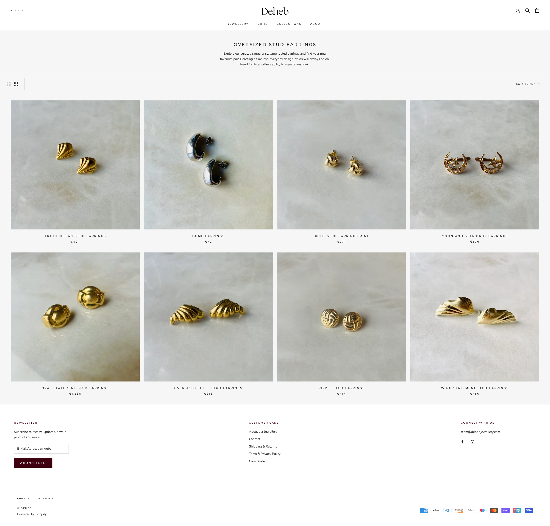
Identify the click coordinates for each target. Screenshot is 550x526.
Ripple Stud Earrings (342, 388)
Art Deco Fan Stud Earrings (75, 236)
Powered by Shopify (32, 514)
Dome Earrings (208, 236)
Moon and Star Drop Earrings (475, 236)
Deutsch (43, 498)
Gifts (263, 23)
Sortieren (526, 83)
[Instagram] (472, 441)
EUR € (15, 10)
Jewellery (238, 23)
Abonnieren (33, 462)
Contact (254, 439)
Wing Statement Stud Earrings (475, 388)
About (316, 23)
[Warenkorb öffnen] (537, 10)
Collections (289, 23)
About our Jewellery (263, 431)
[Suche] (527, 10)
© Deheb (24, 508)
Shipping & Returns (263, 446)
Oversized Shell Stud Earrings (208, 388)
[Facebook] (462, 441)
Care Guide (257, 461)
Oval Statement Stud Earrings (75, 388)
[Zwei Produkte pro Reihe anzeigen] (9, 84)
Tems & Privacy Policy (265, 454)
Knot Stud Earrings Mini (341, 236)
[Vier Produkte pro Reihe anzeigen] (16, 84)
